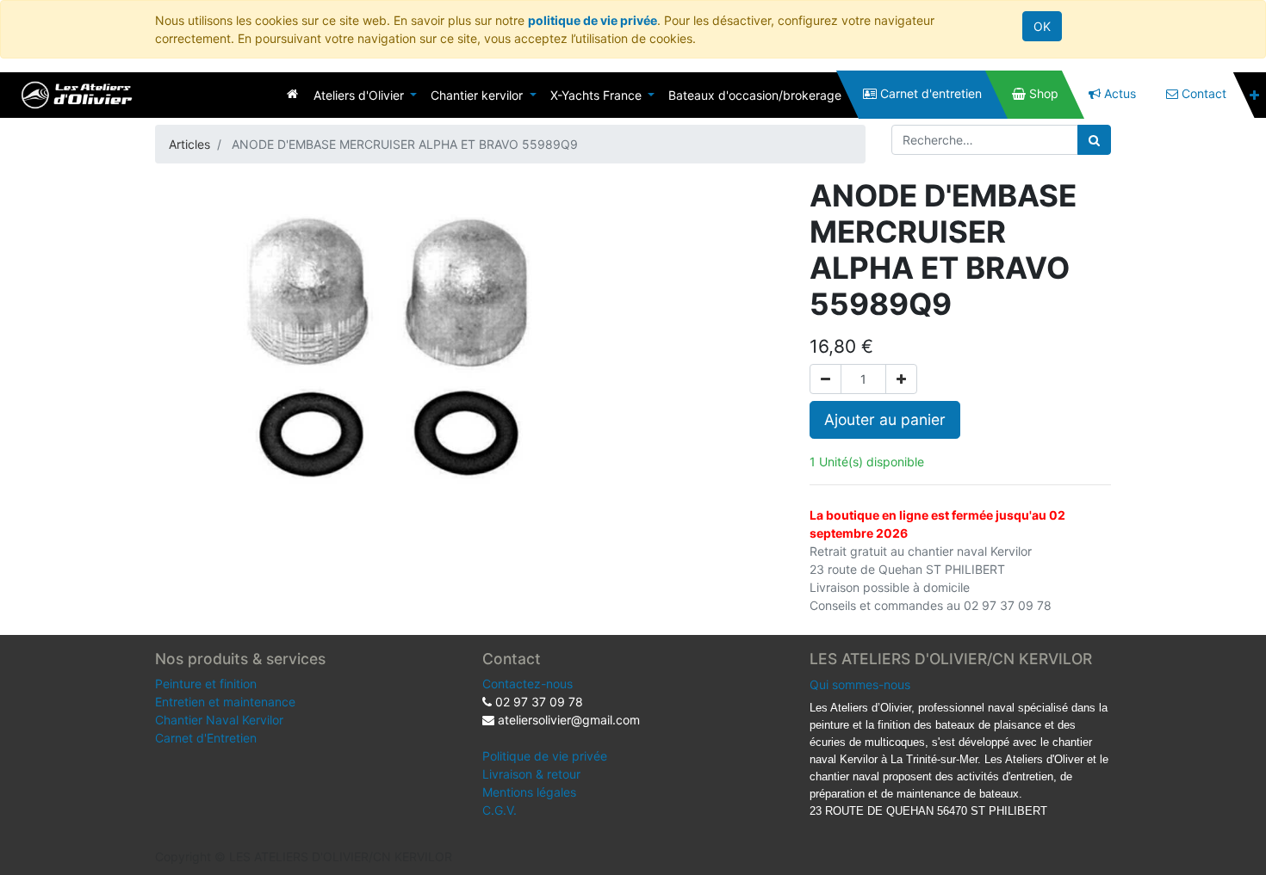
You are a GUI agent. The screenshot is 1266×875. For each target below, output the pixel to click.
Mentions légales (529, 792)
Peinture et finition (206, 683)
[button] (1254, 95)
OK (1042, 26)
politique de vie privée (592, 20)
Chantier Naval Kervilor (219, 719)
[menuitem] (292, 93)
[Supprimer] (825, 379)
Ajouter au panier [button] (885, 419)
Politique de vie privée (544, 756)
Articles (189, 144)
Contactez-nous (527, 683)
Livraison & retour (531, 774)
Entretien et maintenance (225, 701)
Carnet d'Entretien (206, 737)
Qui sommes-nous (860, 684)
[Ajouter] (901, 379)
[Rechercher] (1094, 140)
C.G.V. (499, 810)
